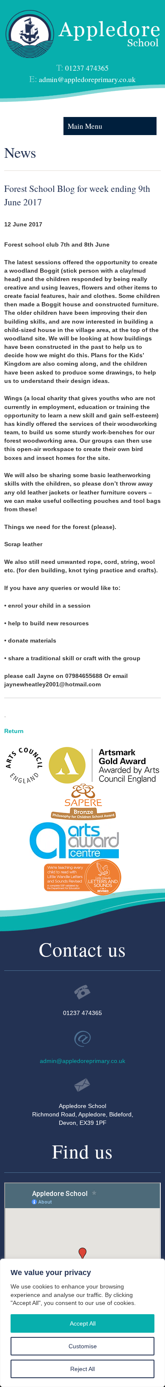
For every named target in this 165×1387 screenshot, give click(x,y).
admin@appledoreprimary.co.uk (87, 79)
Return (14, 731)
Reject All (82, 1369)
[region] (82, 1323)
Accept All (83, 1323)
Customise (83, 1346)
